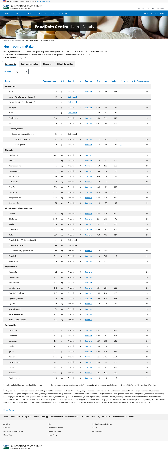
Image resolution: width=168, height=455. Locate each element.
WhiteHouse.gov (97, 431)
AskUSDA (6, 424)
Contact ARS (160, 9)
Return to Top (8, 410)
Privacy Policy (52, 435)
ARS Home (141, 9)
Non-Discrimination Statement (102, 424)
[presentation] (10, 64)
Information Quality (54, 431)
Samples (88, 92)
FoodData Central (18, 40)
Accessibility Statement (55, 427)
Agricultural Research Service (20, 8)
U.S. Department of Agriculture (26, 6)
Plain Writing (7, 435)
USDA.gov (6, 427)
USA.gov (94, 427)
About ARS (150, 9)
